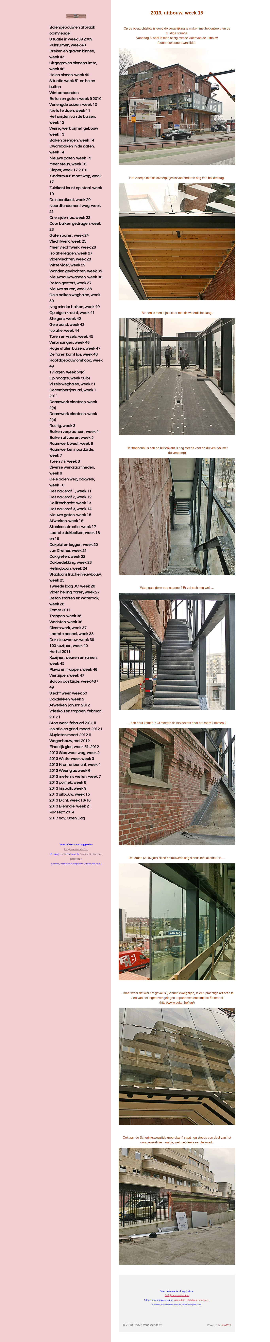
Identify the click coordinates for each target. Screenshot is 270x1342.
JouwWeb (225, 1325)
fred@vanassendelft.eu (177, 1295)
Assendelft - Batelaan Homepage (191, 1299)
